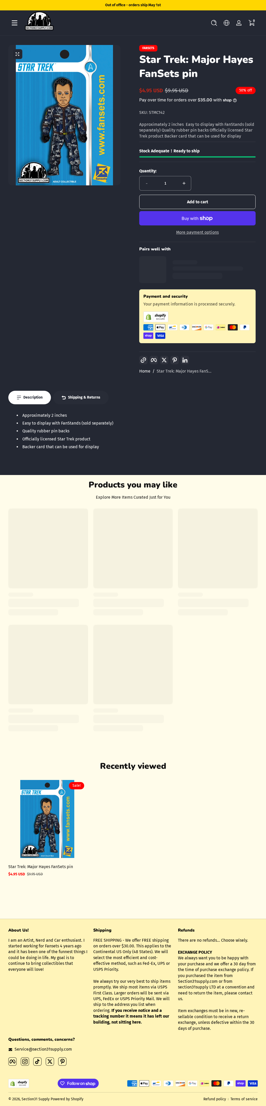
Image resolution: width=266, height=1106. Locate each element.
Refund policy (214, 1099)
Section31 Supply (36, 1099)
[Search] (214, 23)
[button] (214, 23)
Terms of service (244, 1099)
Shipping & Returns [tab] (84, 397)
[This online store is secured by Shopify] (197, 316)
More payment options (197, 232)
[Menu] (14, 23)
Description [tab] (33, 397)
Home (144, 371)
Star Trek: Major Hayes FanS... (184, 371)
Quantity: (148, 170)
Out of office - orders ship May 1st (133, 5)
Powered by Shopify (67, 1099)
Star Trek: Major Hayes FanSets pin (40, 866)
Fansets (148, 48)
